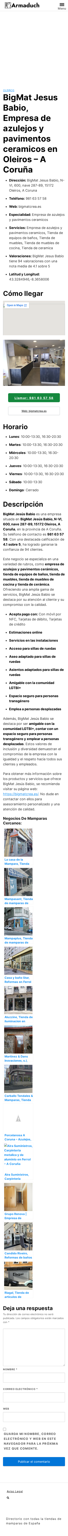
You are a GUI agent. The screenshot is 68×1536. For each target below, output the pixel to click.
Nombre (10, 1369)
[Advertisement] (34, 46)
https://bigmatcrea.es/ (20, 794)
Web (6, 1408)
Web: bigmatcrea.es (34, 410)
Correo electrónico (20, 1389)
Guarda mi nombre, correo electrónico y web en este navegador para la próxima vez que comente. (31, 1441)
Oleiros (8, 90)
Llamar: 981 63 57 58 (34, 398)
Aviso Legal (15, 1491)
